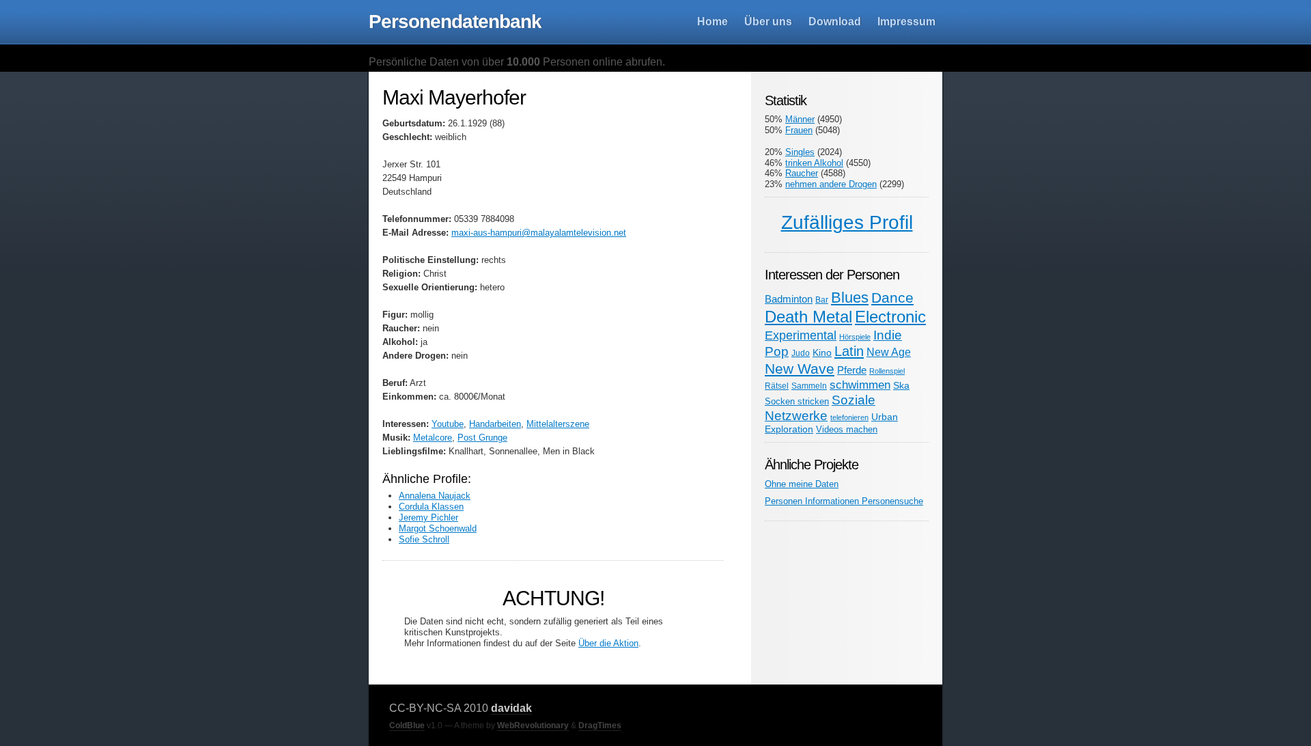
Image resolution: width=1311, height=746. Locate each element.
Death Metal (808, 316)
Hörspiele (855, 337)
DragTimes (599, 725)
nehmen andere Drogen (831, 184)
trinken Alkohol (814, 163)
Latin (849, 351)
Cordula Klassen (431, 506)
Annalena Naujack (434, 496)
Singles (800, 152)
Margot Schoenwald (438, 528)
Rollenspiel (887, 371)
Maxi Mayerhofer (454, 97)
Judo (800, 352)
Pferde (851, 370)
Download (834, 21)
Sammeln (809, 385)
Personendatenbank (455, 21)
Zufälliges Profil (847, 222)
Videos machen (846, 429)
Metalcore (432, 437)
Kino (822, 353)
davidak (511, 708)
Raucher (801, 173)
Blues (850, 297)
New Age (888, 352)
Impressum (906, 21)
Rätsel (777, 385)
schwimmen (860, 384)
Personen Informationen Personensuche (844, 501)
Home (712, 21)
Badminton (789, 299)
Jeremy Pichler (428, 517)
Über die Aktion (608, 643)
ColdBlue (407, 725)
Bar (821, 299)
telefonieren (849, 417)
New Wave (799, 368)
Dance (892, 297)
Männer (800, 119)
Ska (901, 385)
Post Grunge (482, 437)
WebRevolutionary (533, 725)
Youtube (448, 424)
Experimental (800, 335)
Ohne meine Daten (801, 484)
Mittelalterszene (557, 424)
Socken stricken (797, 401)
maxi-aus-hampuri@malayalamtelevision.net (538, 232)
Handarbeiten (495, 424)
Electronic (890, 316)
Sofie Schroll (424, 539)
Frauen (799, 130)
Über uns (768, 21)
